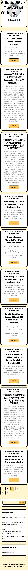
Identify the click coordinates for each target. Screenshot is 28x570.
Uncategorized (14, 35)
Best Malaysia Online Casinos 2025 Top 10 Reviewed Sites (14, 204)
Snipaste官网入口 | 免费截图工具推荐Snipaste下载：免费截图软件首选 (14, 79)
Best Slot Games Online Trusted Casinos (14, 41)
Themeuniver (20, 567)
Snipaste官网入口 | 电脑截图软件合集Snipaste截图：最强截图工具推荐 (14, 144)
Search (22, 503)
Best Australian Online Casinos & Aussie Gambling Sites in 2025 (14, 359)
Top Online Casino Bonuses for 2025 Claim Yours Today (14, 459)
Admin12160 (10, 33)
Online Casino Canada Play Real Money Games (14, 239)
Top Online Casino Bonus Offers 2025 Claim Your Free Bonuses (14, 318)
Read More (14, 60)
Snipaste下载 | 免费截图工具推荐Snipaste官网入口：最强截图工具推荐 (14, 399)
